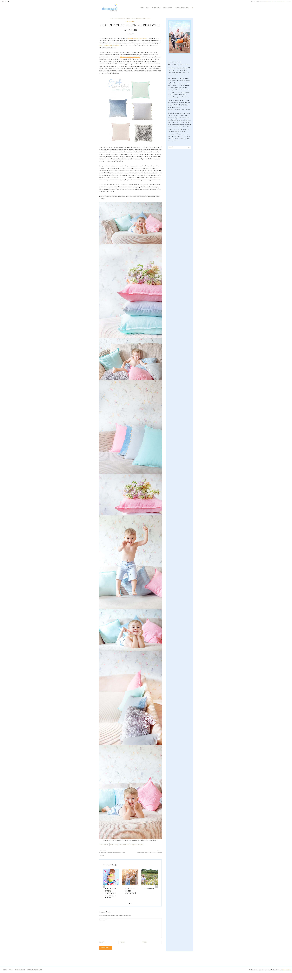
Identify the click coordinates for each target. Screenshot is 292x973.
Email (123, 942)
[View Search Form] (192, 8)
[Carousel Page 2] (131, 903)
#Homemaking (114, 844)
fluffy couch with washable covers (130, 57)
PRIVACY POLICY (20, 969)
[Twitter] (6, 2)
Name (101, 942)
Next (156, 886)
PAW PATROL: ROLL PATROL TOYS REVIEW (149, 852)
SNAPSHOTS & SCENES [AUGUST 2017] (130, 891)
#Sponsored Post (124, 844)
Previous (104, 886)
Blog (147, 7)
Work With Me (167, 7)
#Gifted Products (103, 844)
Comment (102, 920)
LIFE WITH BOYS (130, 21)
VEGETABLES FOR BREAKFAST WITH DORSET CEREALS (112, 853)
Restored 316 (286, 970)
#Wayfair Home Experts (136, 844)
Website (145, 942)
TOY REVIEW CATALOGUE (35, 969)
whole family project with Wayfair (137, 38)
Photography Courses (182, 7)
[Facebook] (3, 2)
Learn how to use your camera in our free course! (278, 1)
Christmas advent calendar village (109, 45)
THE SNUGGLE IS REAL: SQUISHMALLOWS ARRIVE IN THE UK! (110, 893)
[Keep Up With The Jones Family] (110, 8)
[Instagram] (8, 2)
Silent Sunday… (149, 889)
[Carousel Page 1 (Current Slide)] (129, 903)
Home (142, 7)
